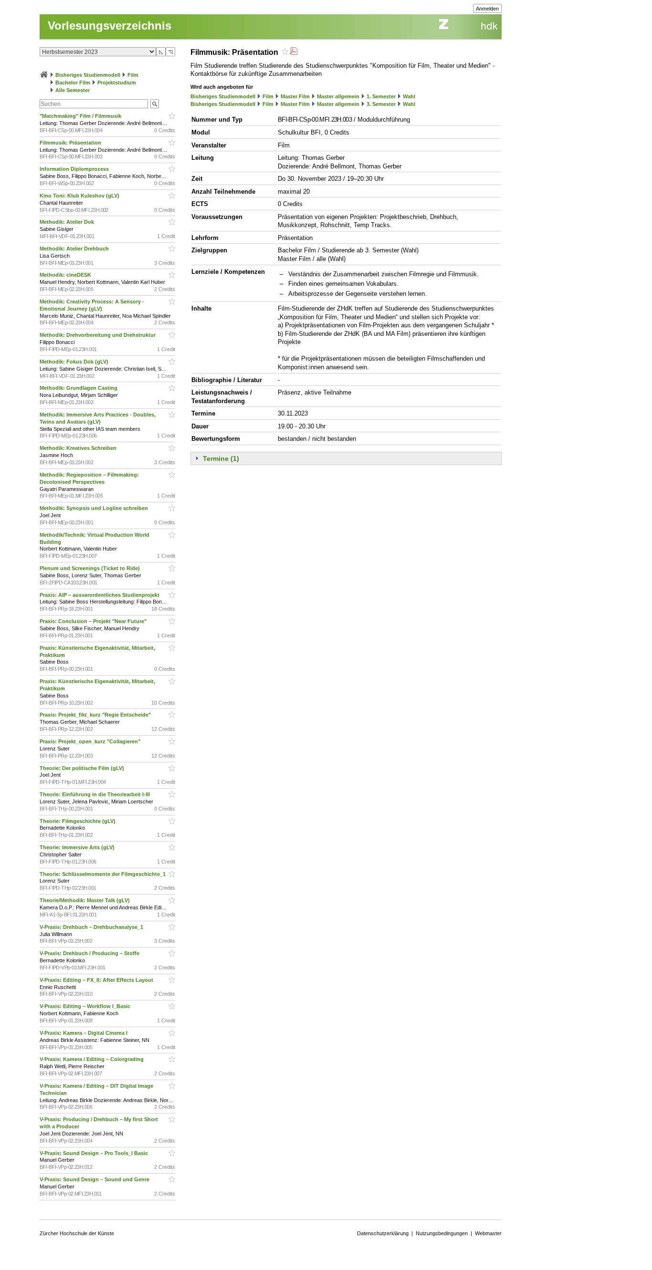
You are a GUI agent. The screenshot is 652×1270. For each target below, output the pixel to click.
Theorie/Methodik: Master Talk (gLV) (85, 900)
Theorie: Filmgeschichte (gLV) (78, 821)
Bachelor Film (72, 82)
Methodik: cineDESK (66, 275)
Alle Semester (72, 90)
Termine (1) (221, 458)
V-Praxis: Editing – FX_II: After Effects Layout (97, 980)
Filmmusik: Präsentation (71, 143)
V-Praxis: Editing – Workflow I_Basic (86, 1006)
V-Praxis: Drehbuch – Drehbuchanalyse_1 (92, 927)
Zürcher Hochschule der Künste (77, 1233)
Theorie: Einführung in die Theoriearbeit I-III (95, 794)
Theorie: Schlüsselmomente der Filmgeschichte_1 (103, 874)
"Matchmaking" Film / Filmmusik (81, 116)
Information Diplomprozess (75, 169)
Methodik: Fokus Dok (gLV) (75, 361)
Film (132, 75)
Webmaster (488, 1233)
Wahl (409, 96)
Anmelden (487, 8)
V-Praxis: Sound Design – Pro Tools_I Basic (94, 1153)
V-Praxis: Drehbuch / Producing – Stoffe (90, 953)
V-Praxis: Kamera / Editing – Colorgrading (92, 1059)
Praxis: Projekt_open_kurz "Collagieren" (91, 741)
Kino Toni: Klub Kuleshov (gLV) (80, 195)
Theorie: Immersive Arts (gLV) (78, 847)
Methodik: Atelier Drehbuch (75, 248)
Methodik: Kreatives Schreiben (79, 448)
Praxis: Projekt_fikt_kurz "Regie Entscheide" (96, 715)
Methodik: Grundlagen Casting (79, 388)
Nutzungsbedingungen (442, 1233)
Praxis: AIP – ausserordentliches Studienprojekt (100, 595)
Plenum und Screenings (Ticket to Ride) (90, 568)
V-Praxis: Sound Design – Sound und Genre (95, 1179)
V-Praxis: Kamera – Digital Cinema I (84, 1033)
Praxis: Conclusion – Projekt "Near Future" (94, 621)
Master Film (295, 96)
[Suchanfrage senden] (154, 103)
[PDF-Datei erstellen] (293, 52)
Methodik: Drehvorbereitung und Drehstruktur (98, 335)
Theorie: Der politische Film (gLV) (83, 768)
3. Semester (381, 104)
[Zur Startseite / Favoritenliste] (44, 75)
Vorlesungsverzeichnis (109, 25)
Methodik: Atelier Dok (67, 222)
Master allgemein (338, 96)
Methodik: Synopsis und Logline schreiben (94, 508)
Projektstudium (116, 82)
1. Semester (381, 96)
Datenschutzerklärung (383, 1233)
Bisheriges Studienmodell (87, 75)
